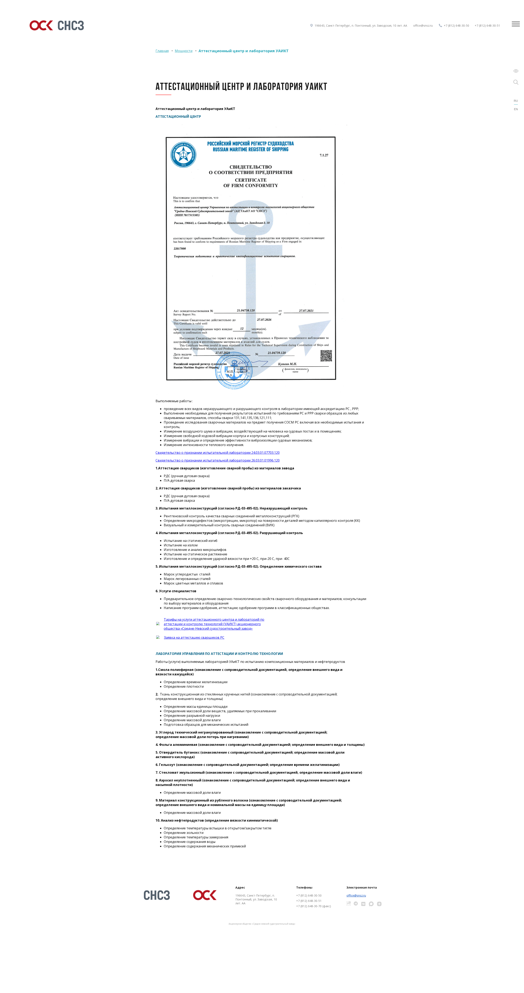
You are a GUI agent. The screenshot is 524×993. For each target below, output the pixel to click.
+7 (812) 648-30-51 (487, 25)
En (516, 109)
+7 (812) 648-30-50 (456, 25)
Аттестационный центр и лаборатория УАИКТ (244, 50)
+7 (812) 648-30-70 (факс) (313, 906)
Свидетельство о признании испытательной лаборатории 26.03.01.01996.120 (218, 460)
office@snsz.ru (423, 25)
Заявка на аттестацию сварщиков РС (194, 637)
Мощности (183, 51)
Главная (162, 51)
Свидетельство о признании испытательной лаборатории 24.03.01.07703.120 (218, 452)
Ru (516, 100)
